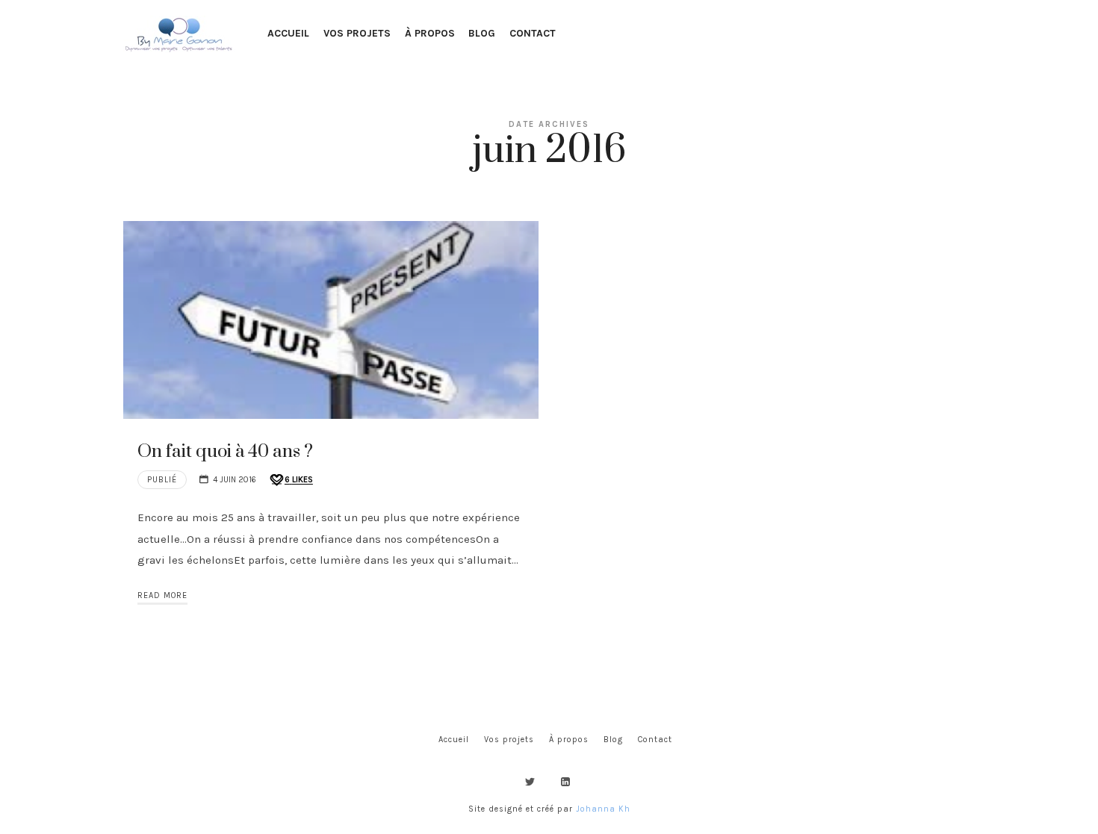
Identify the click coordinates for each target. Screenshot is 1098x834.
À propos (569, 739)
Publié (162, 480)
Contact (655, 739)
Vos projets (509, 739)
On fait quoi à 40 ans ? (225, 452)
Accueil (453, 739)
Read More (162, 595)
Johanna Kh (603, 809)
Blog (613, 739)
